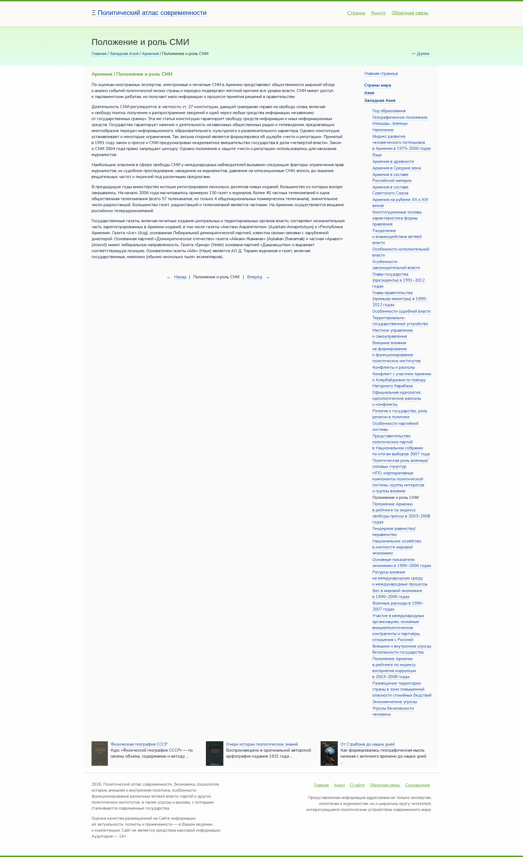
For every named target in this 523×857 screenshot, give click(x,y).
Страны (356, 13)
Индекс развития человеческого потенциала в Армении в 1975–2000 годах (401, 142)
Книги (378, 13)
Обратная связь (410, 13)
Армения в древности (393, 161)
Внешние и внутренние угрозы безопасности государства (401, 649)
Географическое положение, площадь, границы (400, 120)
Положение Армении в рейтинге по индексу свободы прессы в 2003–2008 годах (401, 513)
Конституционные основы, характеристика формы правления (397, 218)
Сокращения (417, 785)
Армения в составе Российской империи (392, 177)
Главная (99, 53)
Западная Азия (124, 53)
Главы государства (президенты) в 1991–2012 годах (398, 280)
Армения (150, 53)
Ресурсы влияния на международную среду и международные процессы (399, 578)
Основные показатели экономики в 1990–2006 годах (401, 562)
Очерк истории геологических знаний (262, 744)
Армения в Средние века (396, 168)
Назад (180, 277)
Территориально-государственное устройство (400, 321)
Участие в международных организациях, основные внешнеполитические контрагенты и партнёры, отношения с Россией (398, 627)
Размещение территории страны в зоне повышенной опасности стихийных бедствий (401, 689)
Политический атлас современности (152, 12)
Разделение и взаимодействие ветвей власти (397, 236)
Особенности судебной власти (401, 311)
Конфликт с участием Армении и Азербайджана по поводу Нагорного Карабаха (401, 380)
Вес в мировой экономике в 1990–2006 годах (397, 593)
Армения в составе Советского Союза (390, 190)
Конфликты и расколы (393, 367)
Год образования (389, 111)
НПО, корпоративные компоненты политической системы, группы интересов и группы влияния (398, 482)
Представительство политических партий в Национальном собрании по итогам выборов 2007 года (401, 445)
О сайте (357, 785)
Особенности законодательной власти (396, 264)
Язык (377, 155)
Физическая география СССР (139, 744)
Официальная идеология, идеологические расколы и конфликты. (396, 398)
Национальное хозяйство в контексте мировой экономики (396, 547)
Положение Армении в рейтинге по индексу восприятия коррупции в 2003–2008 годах (394, 667)
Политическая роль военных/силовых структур (400, 463)
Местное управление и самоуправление (392, 333)
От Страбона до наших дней (367, 744)
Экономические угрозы (394, 701)
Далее (423, 53)
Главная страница (381, 73)
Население (383, 130)
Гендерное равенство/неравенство (394, 531)
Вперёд (254, 277)
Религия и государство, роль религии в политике (399, 414)
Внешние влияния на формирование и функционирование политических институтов (396, 352)
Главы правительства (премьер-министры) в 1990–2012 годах (400, 298)
